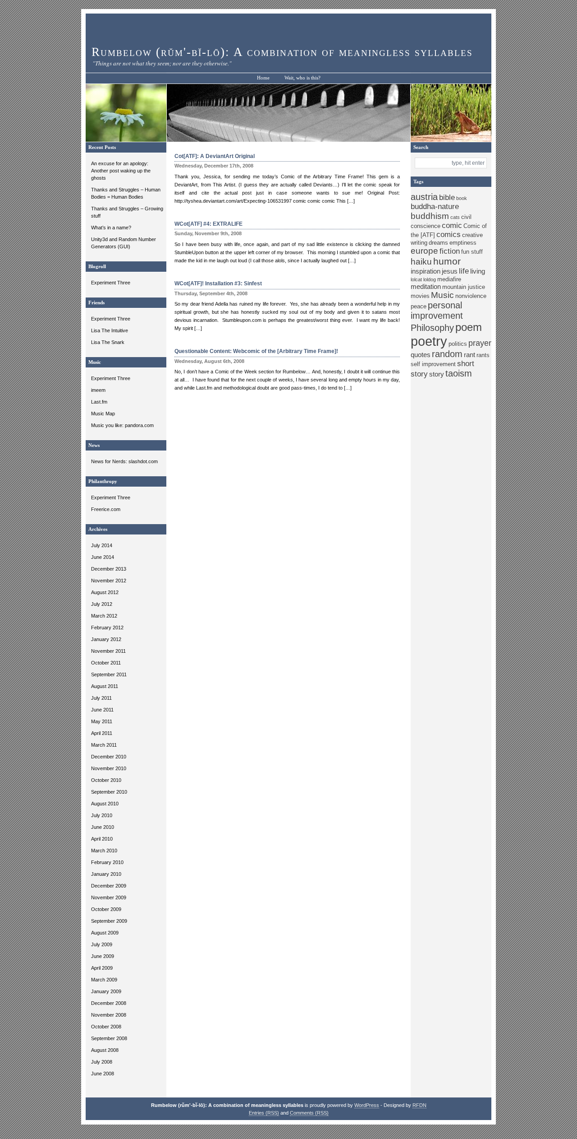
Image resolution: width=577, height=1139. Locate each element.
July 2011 (101, 698)
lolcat (416, 279)
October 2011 (106, 662)
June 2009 (102, 956)
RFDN (419, 1105)
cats (455, 217)
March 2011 (104, 745)
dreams (438, 242)
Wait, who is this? (302, 77)
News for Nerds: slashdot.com (124, 461)
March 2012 (104, 615)
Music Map (103, 413)
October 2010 (106, 780)
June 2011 (102, 709)
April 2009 (102, 968)
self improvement (433, 364)
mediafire (449, 279)
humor (447, 261)
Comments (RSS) (309, 1113)
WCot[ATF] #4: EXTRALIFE (208, 224)
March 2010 (104, 850)
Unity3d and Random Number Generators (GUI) (123, 243)
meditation (426, 286)
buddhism (430, 216)
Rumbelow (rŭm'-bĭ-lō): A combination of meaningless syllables (282, 52)
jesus (450, 271)
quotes (420, 354)
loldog (429, 279)
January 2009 (106, 991)
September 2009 (109, 921)
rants (483, 355)
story (436, 374)
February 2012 (107, 627)
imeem (98, 390)
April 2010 (102, 838)
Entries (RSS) (264, 1113)
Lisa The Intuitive (109, 330)
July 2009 (101, 944)
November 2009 (108, 897)
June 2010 (102, 827)
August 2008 (105, 1050)
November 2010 (108, 768)
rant (469, 354)
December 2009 (108, 885)
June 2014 (102, 557)
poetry (429, 341)
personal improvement (437, 310)
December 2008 (108, 1003)
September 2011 (109, 674)
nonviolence (470, 296)
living (477, 271)
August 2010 (105, 803)
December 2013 (108, 569)
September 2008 (109, 1038)
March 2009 (104, 979)
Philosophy (432, 328)
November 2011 (108, 651)
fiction (450, 251)
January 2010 (106, 874)
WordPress (366, 1105)
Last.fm (99, 401)
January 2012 (106, 639)
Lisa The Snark (107, 342)
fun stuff (472, 251)
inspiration (425, 271)
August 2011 (104, 686)
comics (448, 234)
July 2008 (101, 1062)
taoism (458, 373)
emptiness (462, 242)
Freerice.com (105, 509)
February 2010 (107, 862)
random (447, 354)
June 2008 (102, 1073)
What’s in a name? (111, 227)
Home (263, 77)
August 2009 (105, 932)
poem (468, 327)
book (461, 198)
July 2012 (101, 604)
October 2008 (106, 1026)
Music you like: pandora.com (122, 425)
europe (424, 251)
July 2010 (101, 815)
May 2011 (101, 721)
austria (424, 197)
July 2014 (101, 545)
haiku (421, 261)
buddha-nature (435, 206)
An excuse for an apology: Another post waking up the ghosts (121, 171)
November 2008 (108, 1015)
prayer (479, 343)
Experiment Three (110, 282)
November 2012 (108, 580)
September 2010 (109, 792)
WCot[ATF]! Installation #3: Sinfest (218, 283)
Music (442, 295)
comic (452, 225)
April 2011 (101, 733)
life (464, 271)
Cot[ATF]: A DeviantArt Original (214, 156)
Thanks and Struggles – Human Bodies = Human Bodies (125, 193)
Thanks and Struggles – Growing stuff (127, 212)
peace (418, 306)
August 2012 (105, 592)
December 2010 (108, 756)
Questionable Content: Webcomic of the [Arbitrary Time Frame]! (256, 351)
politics (458, 343)
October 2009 (106, 909)
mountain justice (463, 287)
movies (420, 296)
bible (447, 197)
